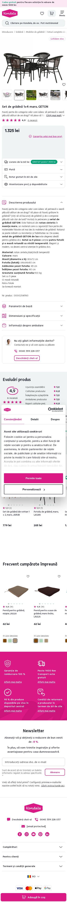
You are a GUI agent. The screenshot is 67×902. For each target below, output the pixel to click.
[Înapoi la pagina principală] (10, 13)
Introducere (7, 32)
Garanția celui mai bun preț (47, 136)
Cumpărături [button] (10, 846)
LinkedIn (47, 834)
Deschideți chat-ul (27, 358)
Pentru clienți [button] (11, 856)
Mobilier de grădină (35, 32)
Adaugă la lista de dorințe (64, 84)
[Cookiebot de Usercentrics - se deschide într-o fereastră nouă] (48, 410)
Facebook (20, 834)
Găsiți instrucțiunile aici (52, 785)
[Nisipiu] (15, 641)
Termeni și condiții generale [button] (19, 866)
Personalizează (32, 489)
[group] (33, 68)
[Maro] (5, 641)
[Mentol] (10, 641)
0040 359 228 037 (29, 350)
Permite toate (34, 478)
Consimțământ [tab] (13, 419)
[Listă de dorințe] (42, 13)
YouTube (33, 834)
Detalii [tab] (34, 419)
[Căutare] (6, 23)
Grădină (19, 32)
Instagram (27, 834)
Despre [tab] (55, 419)
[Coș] (52, 13)
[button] (33, 162)
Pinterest (40, 834)
